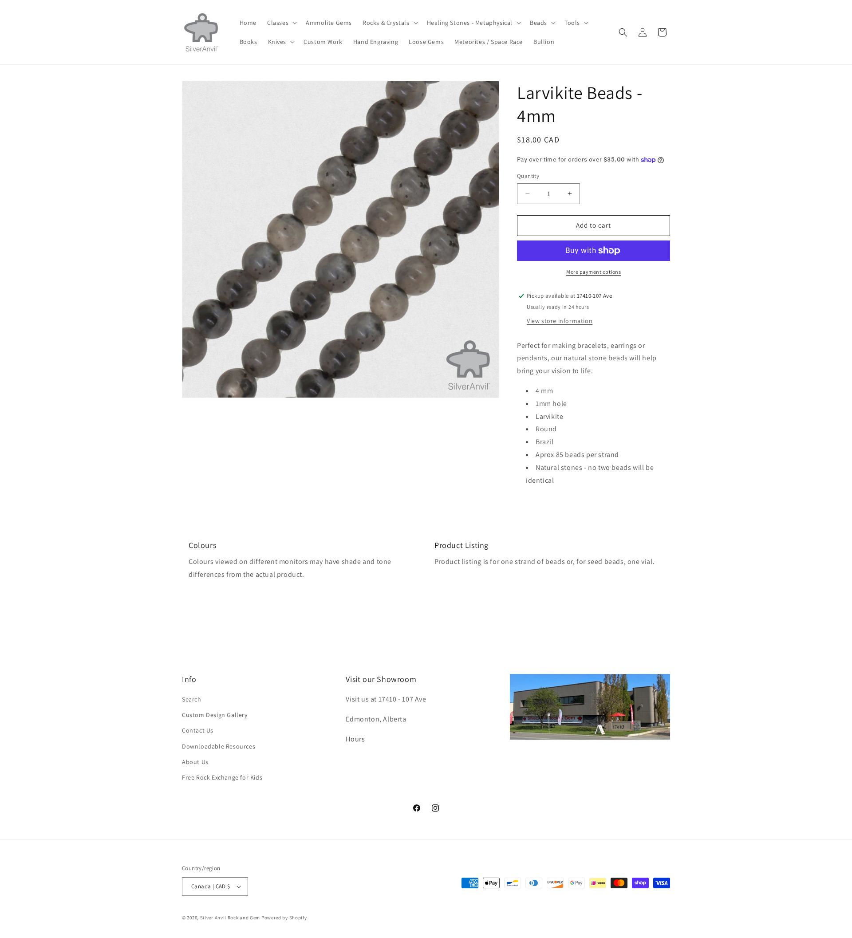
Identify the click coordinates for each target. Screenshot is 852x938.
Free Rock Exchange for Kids (222, 777)
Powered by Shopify (284, 917)
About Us (195, 762)
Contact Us (197, 730)
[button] (281, 22)
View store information (559, 321)
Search (191, 699)
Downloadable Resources (218, 746)
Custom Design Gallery (215, 715)
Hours (355, 739)
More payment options (593, 271)
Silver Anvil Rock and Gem (230, 917)
